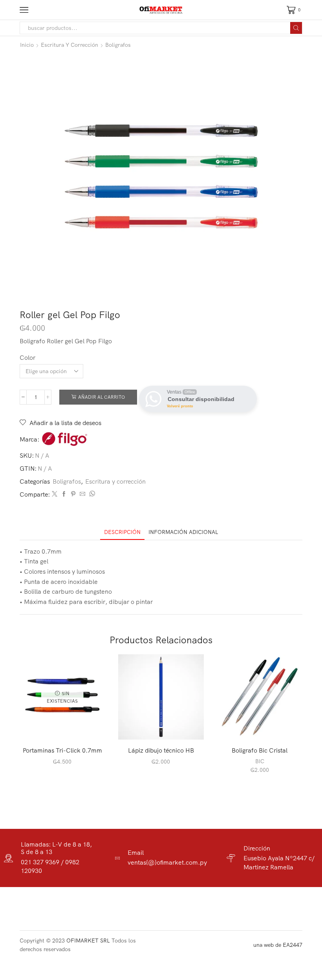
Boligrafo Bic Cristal (259, 750)
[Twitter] (54, 494)
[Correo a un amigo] (82, 494)
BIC (259, 761)
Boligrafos (118, 44)
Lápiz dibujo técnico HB (161, 750)
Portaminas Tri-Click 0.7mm (62, 750)
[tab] (122, 532)
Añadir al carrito (101, 397)
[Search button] (296, 28)
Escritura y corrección (69, 44)
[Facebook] (64, 494)
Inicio (27, 44)
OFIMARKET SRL (88, 940)
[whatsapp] (91, 494)
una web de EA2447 (277, 944)
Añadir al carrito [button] (165, 726)
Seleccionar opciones (263, 726)
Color (27, 357)
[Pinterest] (73, 494)
